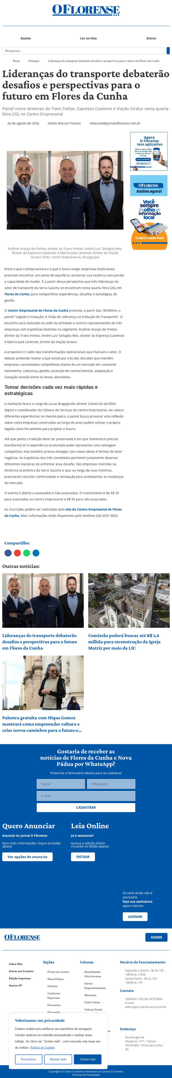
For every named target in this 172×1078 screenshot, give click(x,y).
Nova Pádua (55, 979)
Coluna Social (93, 1009)
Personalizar (28, 1059)
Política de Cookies (42, 1047)
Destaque (34, 61)
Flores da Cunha (16, 294)
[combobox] (83, 50)
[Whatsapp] (156, 1018)
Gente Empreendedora (95, 986)
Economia (53, 1005)
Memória (90, 995)
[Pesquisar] (168, 50)
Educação (53, 1012)
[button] (23, 10)
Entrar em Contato (21, 971)
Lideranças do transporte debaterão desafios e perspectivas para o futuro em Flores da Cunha (39, 641)
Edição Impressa (20, 978)
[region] (58, 1041)
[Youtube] (145, 1018)
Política (52, 986)
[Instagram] (135, 1018)
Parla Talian (92, 1002)
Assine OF (15, 985)
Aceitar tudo (88, 1059)
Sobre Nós (15, 964)
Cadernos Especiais (53, 995)
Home (16, 61)
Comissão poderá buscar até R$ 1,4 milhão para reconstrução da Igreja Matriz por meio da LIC (124, 641)
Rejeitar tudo (58, 1059)
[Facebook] (124, 1018)
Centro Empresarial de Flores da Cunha (37, 310)
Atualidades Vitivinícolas (92, 974)
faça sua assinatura (137, 901)
